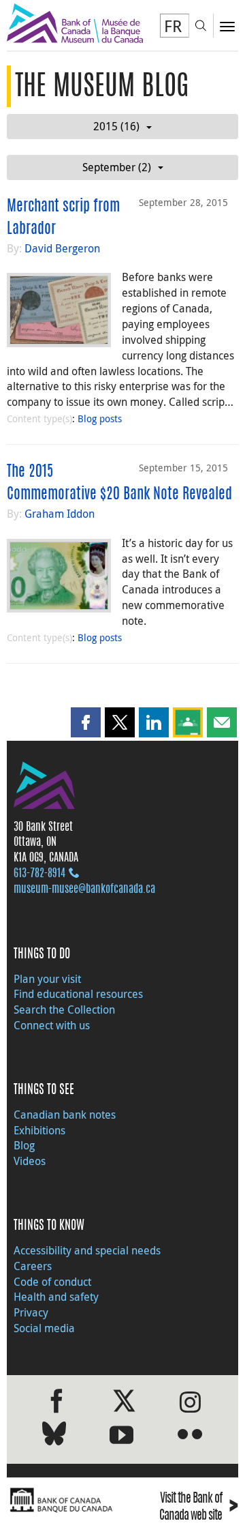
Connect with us (52, 1025)
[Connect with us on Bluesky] (54, 1436)
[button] (86, 722)
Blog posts (100, 418)
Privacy (31, 1312)
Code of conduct (52, 1281)
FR (173, 26)
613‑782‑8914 (39, 873)
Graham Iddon (59, 513)
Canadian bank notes (65, 1114)
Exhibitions (39, 1130)
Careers (33, 1265)
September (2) (116, 167)
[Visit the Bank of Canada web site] (61, 1500)
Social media (44, 1328)
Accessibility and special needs (87, 1250)
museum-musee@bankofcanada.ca (84, 889)
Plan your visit (47, 978)
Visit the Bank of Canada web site (198, 1507)
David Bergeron (62, 248)
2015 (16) (116, 126)
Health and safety (56, 1296)
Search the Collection (64, 1009)
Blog (24, 1145)
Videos (30, 1160)
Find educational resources (78, 993)
